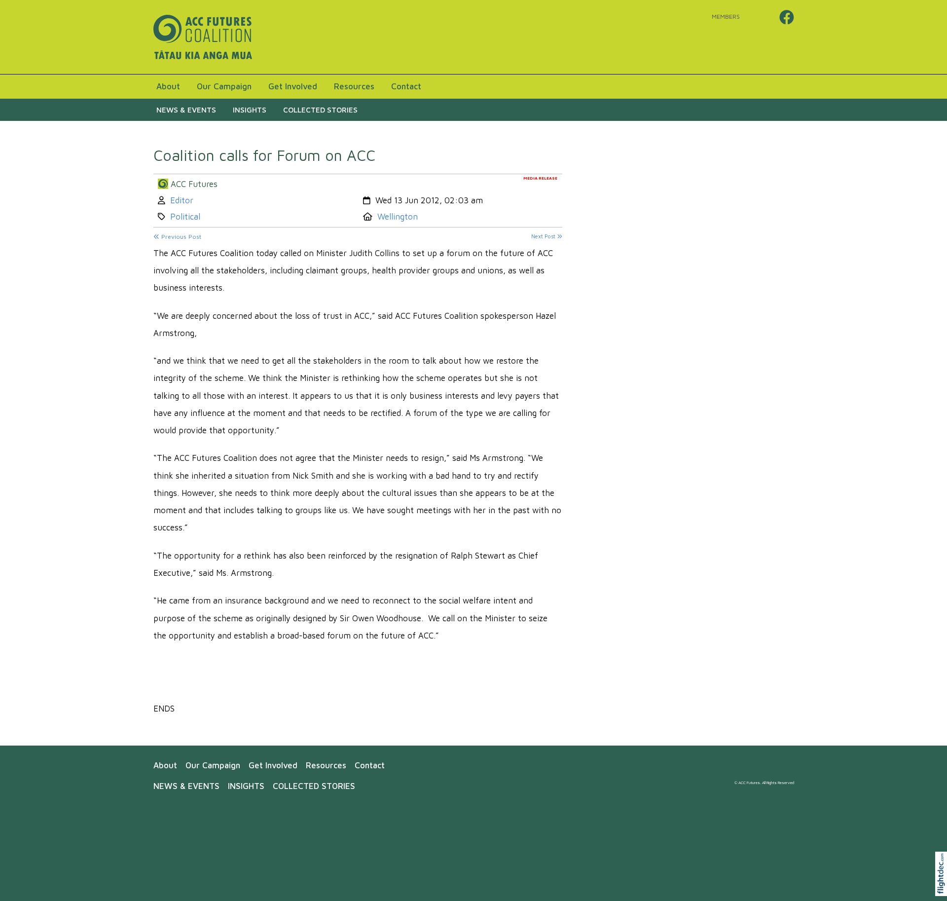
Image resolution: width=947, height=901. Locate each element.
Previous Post (180, 236)
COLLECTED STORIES (320, 109)
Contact (406, 86)
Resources (354, 86)
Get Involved (292, 86)
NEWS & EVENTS (186, 109)
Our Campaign (224, 86)
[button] (943, 886)
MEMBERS (726, 16)
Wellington (397, 217)
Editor (181, 200)
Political (185, 217)
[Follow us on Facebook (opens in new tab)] (786, 17)
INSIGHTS (249, 109)
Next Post (544, 236)
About (168, 86)
